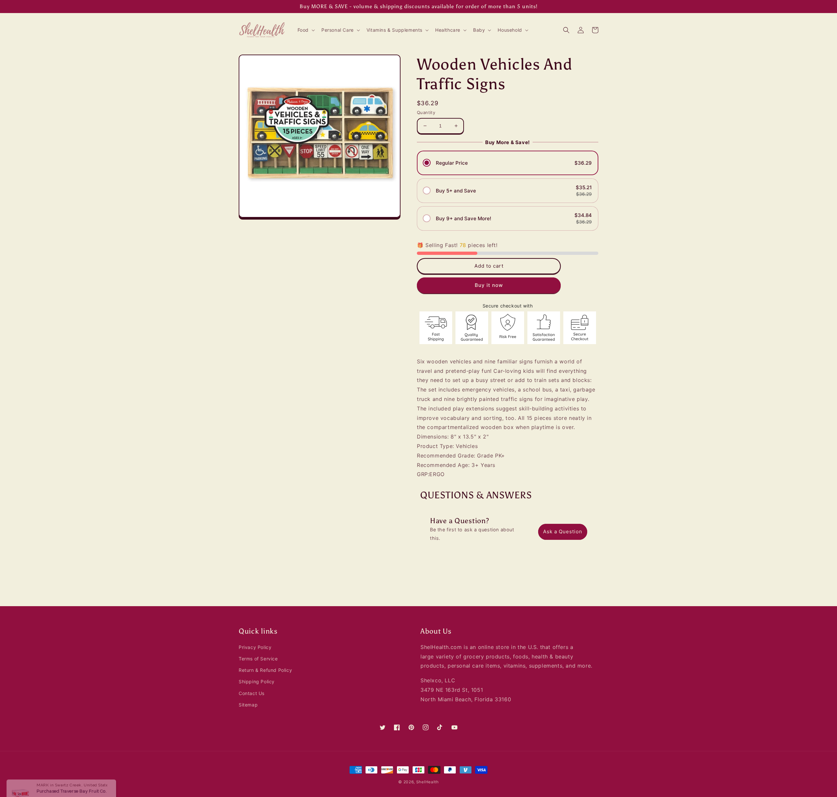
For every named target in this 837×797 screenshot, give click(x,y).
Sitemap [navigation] (248, 704)
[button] (305, 30)
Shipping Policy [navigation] (257, 681)
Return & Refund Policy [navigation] (265, 670)
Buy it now (489, 285)
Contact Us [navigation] (252, 693)
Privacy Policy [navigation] (255, 647)
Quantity (426, 112)
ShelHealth (427, 781)
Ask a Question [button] (562, 531)
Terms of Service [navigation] (258, 658)
